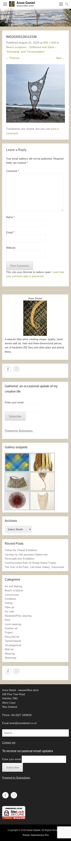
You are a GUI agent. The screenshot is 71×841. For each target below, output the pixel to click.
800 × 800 (49, 42)
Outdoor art (11, 628)
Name (10, 217)
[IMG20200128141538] (35, 93)
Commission (12, 594)
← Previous (13, 58)
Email (10, 232)
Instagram (16, 369)
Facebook (8, 369)
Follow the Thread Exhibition (21, 550)
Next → (60, 58)
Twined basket (13, 640)
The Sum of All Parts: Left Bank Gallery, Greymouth (34, 567)
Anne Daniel (26, 3)
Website (10, 247)
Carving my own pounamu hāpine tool (26, 554)
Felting (8, 603)
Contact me (8, 742)
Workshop (10, 657)
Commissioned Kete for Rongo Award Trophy (30, 562)
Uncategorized (13, 645)
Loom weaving (13, 624)
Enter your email (14, 402)
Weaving (10, 653)
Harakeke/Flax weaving (18, 615)
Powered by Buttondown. (19, 430)
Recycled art (12, 636)
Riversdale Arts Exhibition (19, 558)
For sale (9, 611)
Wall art (9, 649)
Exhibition (10, 598)
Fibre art (9, 607)
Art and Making (13, 586)
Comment (12, 171)
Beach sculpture (14, 590)
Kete (7, 619)
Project (9, 632)
